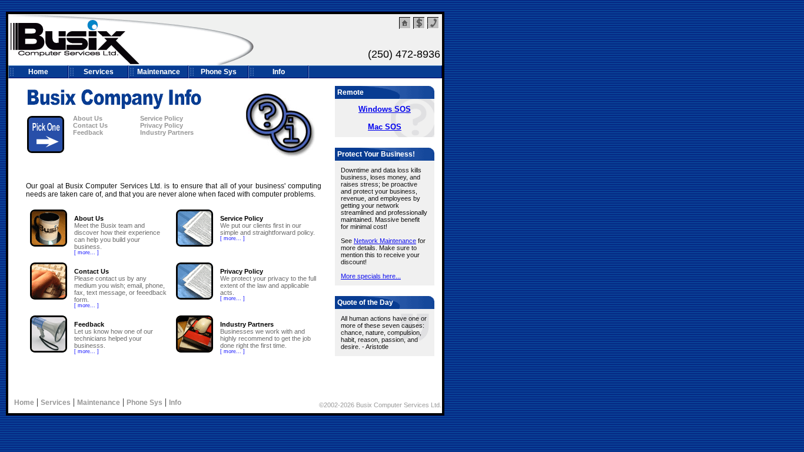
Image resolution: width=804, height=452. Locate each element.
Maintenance (158, 72)
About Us (87, 118)
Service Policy (161, 118)
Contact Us (90, 125)
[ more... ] (86, 252)
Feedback (88, 132)
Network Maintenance (385, 240)
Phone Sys (219, 72)
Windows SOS (384, 109)
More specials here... (371, 276)
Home (38, 72)
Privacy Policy (161, 125)
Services (99, 72)
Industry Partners (167, 132)
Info (279, 72)
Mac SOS (384, 126)
